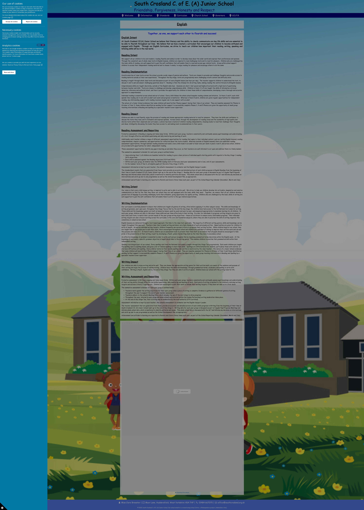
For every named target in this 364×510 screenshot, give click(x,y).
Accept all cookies (12, 21)
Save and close (9, 72)
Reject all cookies (31, 21)
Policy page (36, 65)
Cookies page (6, 17)
